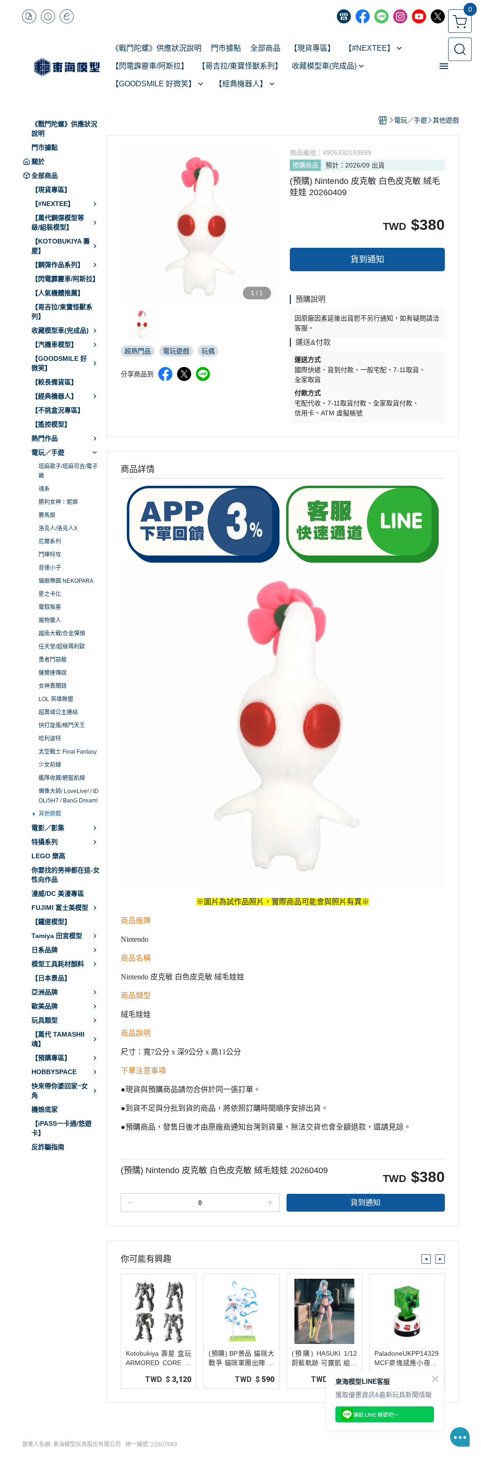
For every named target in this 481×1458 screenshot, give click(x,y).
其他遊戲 (50, 813)
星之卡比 (50, 594)
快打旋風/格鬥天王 (62, 725)
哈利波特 (50, 738)
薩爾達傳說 (53, 673)
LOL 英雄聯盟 (56, 699)
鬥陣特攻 (50, 554)
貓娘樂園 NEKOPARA (66, 581)
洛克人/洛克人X (58, 528)
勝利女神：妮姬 (58, 502)
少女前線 (50, 765)
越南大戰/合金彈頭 (62, 633)
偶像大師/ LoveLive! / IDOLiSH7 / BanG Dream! (69, 796)
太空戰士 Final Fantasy (68, 751)
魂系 (44, 489)
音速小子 (50, 568)
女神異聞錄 (53, 686)
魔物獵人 (50, 620)
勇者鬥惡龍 (53, 659)
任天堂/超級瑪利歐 (62, 646)
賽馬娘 (47, 515)
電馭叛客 (50, 607)
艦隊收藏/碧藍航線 (62, 778)
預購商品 (305, 165)
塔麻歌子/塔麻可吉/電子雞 (68, 471)
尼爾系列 (50, 541)
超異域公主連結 (58, 712)
